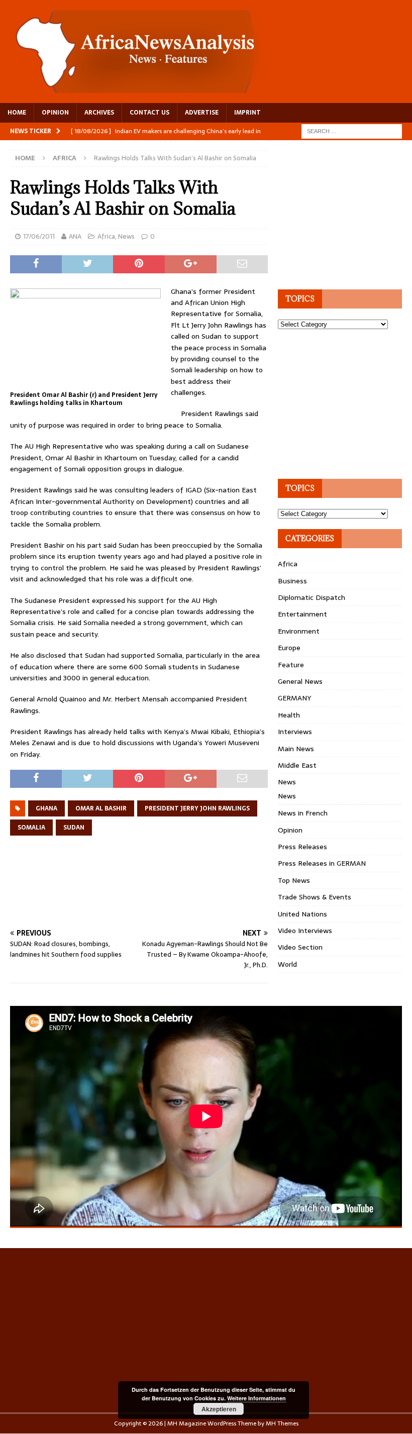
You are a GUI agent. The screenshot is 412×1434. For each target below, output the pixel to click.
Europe (289, 647)
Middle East (297, 765)
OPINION (55, 113)
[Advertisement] (193, 893)
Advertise (202, 113)
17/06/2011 (39, 236)
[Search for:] (351, 130)
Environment (299, 631)
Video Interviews (305, 930)
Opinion (290, 830)
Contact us (149, 113)
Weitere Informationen (256, 1398)
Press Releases (302, 846)
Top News (294, 880)
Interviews (295, 731)
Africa (106, 236)
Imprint (247, 113)
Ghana (46, 808)
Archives (99, 113)
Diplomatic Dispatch (311, 597)
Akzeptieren (218, 1408)
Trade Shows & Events (314, 896)
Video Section (300, 947)
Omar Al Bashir (101, 808)
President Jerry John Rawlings (197, 808)
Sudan (73, 828)
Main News (296, 748)
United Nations (302, 913)
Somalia (31, 828)
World (287, 964)
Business (292, 580)
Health (289, 715)
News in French (303, 812)
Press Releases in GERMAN (322, 863)
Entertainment (302, 614)
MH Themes (282, 1423)
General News (300, 681)
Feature (291, 664)
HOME (17, 113)
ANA (75, 236)
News (126, 236)
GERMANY (294, 697)
